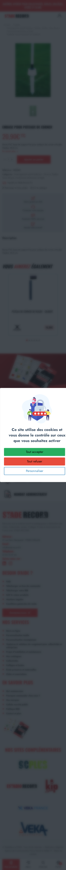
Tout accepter (34, 452)
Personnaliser (34, 471)
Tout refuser (34, 461)
